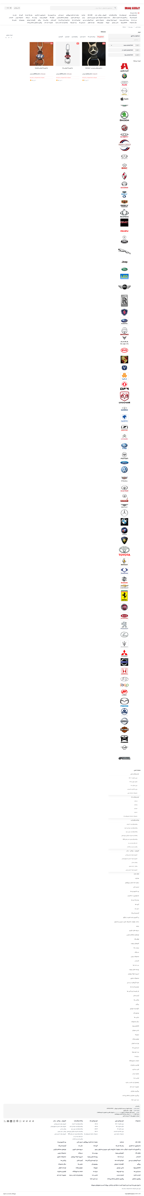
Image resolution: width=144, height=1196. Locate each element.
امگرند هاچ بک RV (133, 782)
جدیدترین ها (82, 23)
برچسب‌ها (130, 27)
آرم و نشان (53, 20)
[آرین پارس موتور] (124, 67)
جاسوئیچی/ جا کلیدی (40, 15)
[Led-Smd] (124, 276)
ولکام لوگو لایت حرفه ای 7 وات (130, 828)
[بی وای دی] (124, 350)
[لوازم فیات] (124, 607)
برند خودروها (73, 23)
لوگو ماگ (52, 18)
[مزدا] (124, 702)
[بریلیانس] (124, 331)
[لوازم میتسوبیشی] (124, 653)
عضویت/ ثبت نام (48, 23)
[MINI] (124, 287)
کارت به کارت (135, 1069)
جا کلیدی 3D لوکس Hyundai (41, 68)
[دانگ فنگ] (124, 386)
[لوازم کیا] (124, 616)
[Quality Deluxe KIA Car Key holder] (68, 54)
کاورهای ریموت (43, 18)
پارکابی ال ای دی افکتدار (132, 847)
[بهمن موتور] (124, 340)
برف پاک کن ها (28, 15)
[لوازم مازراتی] (124, 644)
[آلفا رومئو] (124, 76)
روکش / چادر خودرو (133, 866)
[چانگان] (124, 368)
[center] (115, 8)
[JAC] (124, 239)
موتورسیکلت (100, 23)
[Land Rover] (124, 269)
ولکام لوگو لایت (113, 15)
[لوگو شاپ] (124, 685)
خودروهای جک (122, 15)
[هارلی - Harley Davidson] (124, 729)
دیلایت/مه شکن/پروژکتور (72, 15)
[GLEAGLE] (124, 213)
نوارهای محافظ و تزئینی (62, 18)
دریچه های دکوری (75, 18)
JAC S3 (135, 809)
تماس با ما (136, 1078)
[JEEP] (124, 262)
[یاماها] (124, 758)
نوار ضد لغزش (91, 23)
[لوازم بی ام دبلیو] (124, 521)
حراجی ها (14, 20)
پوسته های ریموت (124, 20)
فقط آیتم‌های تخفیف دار (127, 50)
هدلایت (83, 15)
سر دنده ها (134, 20)
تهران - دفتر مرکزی (127, 1110)
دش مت (15, 15)
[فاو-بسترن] (124, 446)
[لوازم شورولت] (124, 586)
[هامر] (124, 739)
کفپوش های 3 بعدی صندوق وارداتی (129, 859)
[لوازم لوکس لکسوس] (124, 634)
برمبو (83, 18)
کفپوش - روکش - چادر (100, 15)
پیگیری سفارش (135, 1091)
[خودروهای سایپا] (124, 376)
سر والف (28, 18)
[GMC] (124, 222)
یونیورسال (21, 20)
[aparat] (17, 1121)
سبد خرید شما (135, 1100)
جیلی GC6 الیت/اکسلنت (132, 789)
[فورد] (124, 462)
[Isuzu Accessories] (124, 231)
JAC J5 (135, 801)
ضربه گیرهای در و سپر (88, 20)
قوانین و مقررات (134, 1065)
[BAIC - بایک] (124, 166)
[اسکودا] (124, 116)
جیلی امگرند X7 (134, 785)
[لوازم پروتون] (124, 540)
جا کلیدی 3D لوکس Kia (67, 68)
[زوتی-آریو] (124, 428)
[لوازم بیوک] (124, 531)
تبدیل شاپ (61, 15)
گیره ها (21, 15)
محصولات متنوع (100, 20)
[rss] (4, 1121)
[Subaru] (124, 321)
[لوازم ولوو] (124, 662)
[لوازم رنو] (124, 561)
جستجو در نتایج (135, 36)
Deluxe (124, 27)
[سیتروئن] (124, 437)
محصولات (138, 1121)
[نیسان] (124, 721)
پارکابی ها (45, 20)
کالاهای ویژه (124, 23)
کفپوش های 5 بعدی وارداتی (131, 855)
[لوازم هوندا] (124, 671)
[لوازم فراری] (124, 595)
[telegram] (32, 1121)
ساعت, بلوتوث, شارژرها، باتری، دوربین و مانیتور (98, 18)
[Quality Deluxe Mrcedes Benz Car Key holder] (94, 54)
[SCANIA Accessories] (124, 312)
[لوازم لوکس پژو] (124, 625)
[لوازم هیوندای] (124, 679)
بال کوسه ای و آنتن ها (64, 20)
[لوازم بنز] (124, 513)
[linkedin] (11, 1121)
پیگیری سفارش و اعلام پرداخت (34, 23)
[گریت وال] (124, 488)
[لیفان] (124, 692)
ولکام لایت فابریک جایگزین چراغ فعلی (129, 835)
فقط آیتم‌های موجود (128, 45)
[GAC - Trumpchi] (124, 185)
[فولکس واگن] (124, 469)
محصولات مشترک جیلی (132, 793)
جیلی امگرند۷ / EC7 (133, 778)
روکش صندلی (134, 862)
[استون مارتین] (124, 106)
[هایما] (124, 747)
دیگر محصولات (133, 23)
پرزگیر (39, 20)
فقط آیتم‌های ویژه (128, 55)
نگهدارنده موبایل (31, 20)
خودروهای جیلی (133, 15)
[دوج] (124, 397)
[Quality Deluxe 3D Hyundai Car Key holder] (41, 54)
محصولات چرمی (19, 18)
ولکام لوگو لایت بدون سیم (131, 832)
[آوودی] (124, 83)
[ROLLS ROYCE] (124, 301)
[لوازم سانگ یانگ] (124, 571)
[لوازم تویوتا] (124, 551)
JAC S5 (135, 805)
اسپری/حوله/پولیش (111, 20)
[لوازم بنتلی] (124, 506)
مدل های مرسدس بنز (132, 843)
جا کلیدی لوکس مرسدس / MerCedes (94, 68)
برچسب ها (34, 18)
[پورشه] (124, 359)
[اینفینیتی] (124, 156)
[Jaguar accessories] (124, 251)
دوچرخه (107, 23)
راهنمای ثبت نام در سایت (61, 23)
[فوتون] (124, 455)
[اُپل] (124, 91)
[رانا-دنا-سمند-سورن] (124, 418)
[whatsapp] (20, 1121)
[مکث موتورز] (124, 712)
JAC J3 (135, 812)
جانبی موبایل (115, 23)
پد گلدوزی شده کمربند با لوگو (120, 18)
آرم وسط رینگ (133, 18)
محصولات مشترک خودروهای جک (130, 816)
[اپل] (124, 99)
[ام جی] (124, 127)
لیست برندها (137, 61)
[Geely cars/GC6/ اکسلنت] (124, 194)
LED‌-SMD (90, 15)
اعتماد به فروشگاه (134, 1061)
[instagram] (14, 1121)
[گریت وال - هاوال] (124, 498)
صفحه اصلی (138, 27)
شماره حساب (135, 1074)
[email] (7, 1121)
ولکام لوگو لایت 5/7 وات (132, 824)
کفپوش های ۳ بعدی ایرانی (131, 870)
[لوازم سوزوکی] (124, 580)
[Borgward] (124, 175)
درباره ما (137, 1056)
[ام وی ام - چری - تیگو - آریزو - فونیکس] (124, 135)
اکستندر (11, 18)
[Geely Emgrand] (124, 203)
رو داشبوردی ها (52, 15)
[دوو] (124, 409)
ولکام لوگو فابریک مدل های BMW (130, 839)
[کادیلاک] (124, 479)
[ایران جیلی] (124, 145)
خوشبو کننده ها (76, 20)
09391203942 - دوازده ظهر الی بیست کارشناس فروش (119, 1108)
